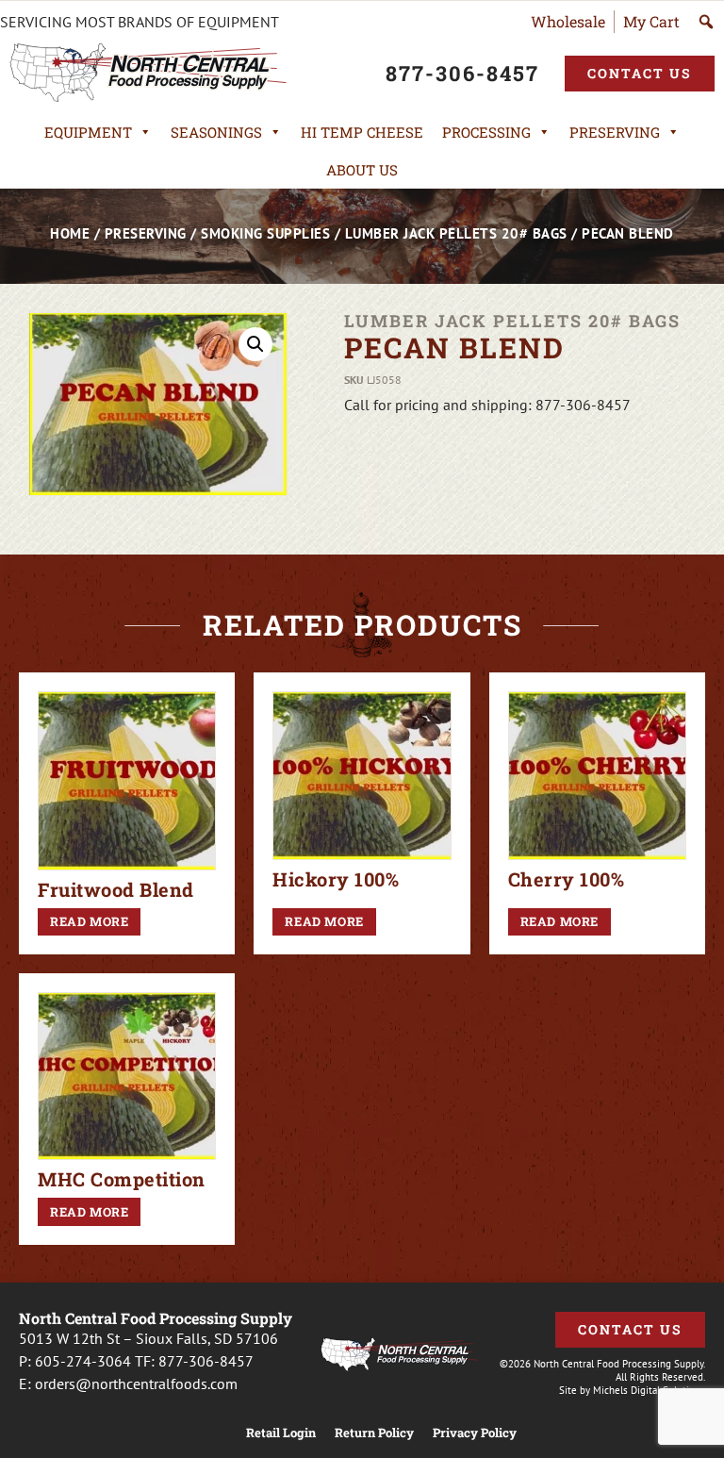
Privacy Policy (475, 1433)
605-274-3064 (83, 1360)
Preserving (614, 132)
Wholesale (568, 21)
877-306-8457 (206, 1360)
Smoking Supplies (265, 233)
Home (70, 233)
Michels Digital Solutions (649, 1390)
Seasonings (216, 132)
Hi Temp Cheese (362, 132)
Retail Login (281, 1433)
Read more (89, 921)
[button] (255, 344)
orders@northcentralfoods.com (136, 1383)
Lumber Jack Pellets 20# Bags (456, 233)
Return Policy (374, 1433)
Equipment (88, 132)
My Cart (651, 21)
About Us (362, 169)
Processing (486, 132)
